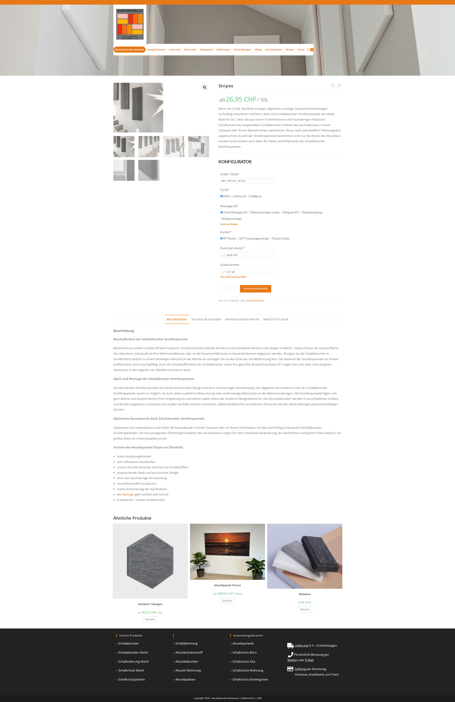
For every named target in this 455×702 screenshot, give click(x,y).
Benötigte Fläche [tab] (275, 319)
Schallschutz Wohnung (247, 670)
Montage (128, 494)
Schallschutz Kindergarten (250, 679)
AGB (259, 698)
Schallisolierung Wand (133, 661)
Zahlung (300, 669)
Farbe (224, 190)
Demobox (305, 594)
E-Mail (309, 660)
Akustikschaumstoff (189, 652)
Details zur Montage (229, 224)
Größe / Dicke (229, 174)
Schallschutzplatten (131, 679)
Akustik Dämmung (188, 670)
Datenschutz (248, 698)
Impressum (233, 698)
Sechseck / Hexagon (150, 604)
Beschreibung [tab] (177, 319)
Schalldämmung (186, 643)
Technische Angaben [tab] (206, 319)
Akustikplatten (185, 679)
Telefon (292, 660)
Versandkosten (255, 300)
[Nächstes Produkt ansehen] (339, 85)
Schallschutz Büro (244, 652)
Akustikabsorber (186, 661)
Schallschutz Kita (243, 661)
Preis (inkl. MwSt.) (232, 248)
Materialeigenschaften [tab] (242, 319)
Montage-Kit (229, 206)
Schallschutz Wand (131, 670)
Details (150, 619)
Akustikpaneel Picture (227, 585)
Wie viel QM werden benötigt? (233, 277)
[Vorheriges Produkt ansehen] (332, 85)
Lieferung (301, 645)
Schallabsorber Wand (133, 652)
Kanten (225, 232)
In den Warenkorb (255, 288)
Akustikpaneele (243, 643)
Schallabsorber (128, 643)
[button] (204, 87)
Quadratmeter (230, 265)
